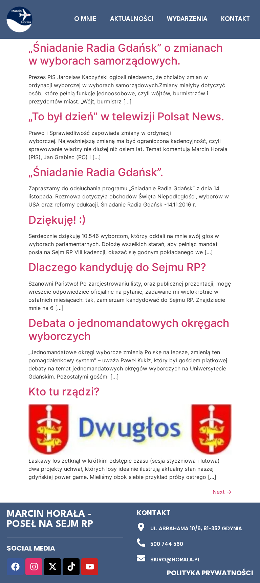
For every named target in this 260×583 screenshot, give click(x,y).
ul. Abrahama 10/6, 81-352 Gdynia (196, 528)
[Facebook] (15, 566)
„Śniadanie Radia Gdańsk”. (95, 172)
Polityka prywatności (210, 573)
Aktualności (131, 19)
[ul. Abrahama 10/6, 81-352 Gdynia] (141, 527)
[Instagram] (33, 566)
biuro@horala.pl (175, 559)
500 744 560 (166, 544)
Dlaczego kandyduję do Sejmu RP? (117, 267)
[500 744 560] (141, 542)
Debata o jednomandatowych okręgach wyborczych (128, 329)
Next (222, 491)
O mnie (85, 19)
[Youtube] (89, 566)
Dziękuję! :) (57, 219)
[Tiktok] (71, 566)
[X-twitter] (52, 566)
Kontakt (235, 19)
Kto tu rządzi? (64, 391)
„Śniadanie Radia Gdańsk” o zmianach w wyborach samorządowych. (125, 54)
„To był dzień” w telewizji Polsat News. (126, 116)
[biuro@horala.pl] (141, 558)
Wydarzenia (187, 19)
